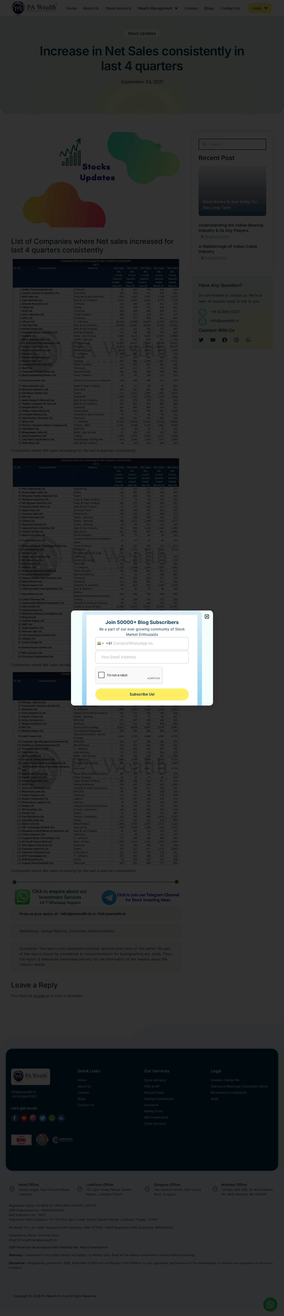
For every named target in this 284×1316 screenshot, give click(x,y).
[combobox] (104, 643)
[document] (142, 658)
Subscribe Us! (142, 694)
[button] (207, 616)
